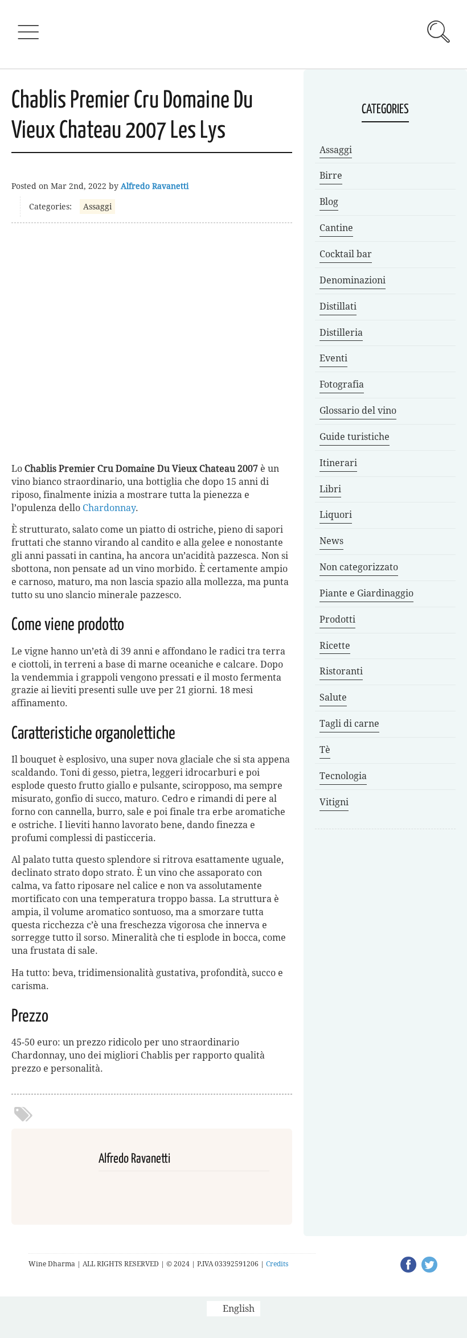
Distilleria (341, 332)
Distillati (338, 306)
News (331, 541)
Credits (277, 1264)
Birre (330, 175)
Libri (330, 489)
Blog (328, 201)
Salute (333, 697)
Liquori (335, 514)
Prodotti (337, 619)
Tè (324, 749)
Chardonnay (109, 508)
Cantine (336, 228)
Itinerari (338, 463)
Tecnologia (343, 776)
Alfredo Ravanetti (155, 186)
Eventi (333, 358)
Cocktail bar (345, 254)
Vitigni (334, 802)
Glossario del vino (357, 410)
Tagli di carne (349, 723)
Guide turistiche (354, 436)
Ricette (334, 645)
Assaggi (97, 206)
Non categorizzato (358, 567)
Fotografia (341, 384)
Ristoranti (341, 671)
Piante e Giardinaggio (366, 593)
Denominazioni (352, 280)
